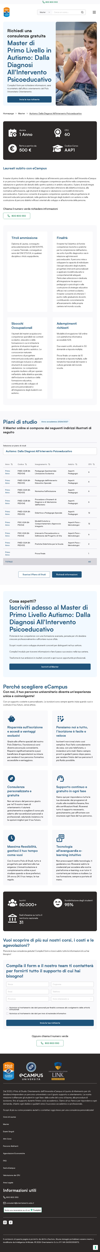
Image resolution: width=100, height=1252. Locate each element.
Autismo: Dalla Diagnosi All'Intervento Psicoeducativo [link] (55, 113)
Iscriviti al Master (50, 666)
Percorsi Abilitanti (10, 1146)
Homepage (8, 113)
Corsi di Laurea (9, 1117)
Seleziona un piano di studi (14, 446)
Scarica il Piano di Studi (34, 574)
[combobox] (45, 12)
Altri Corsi (7, 1139)
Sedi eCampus (9, 1168)
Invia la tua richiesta (29, 99)
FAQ (5, 1161)
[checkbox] (7, 1008)
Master (21, 113)
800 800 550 (51, 2)
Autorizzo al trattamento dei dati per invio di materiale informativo (37, 1013)
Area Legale (8, 1182)
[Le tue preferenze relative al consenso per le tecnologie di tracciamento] (95, 1247)
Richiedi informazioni (66, 574)
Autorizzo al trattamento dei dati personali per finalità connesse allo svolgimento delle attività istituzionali (49, 1008)
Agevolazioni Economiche (14, 1153)
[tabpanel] (50, 513)
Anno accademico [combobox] (54, 422)
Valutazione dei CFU (11, 1175)
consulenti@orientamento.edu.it (20, 1203)
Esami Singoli (8, 1131)
